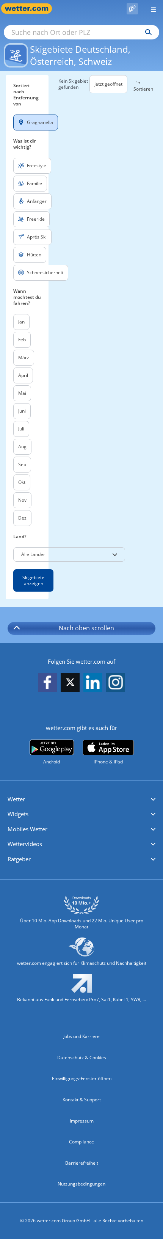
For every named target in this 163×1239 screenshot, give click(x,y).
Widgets (18, 814)
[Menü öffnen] (150, 8)
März (23, 357)
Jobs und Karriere (81, 1036)
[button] (69, 554)
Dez (22, 518)
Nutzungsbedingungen (81, 1184)
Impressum (82, 1121)
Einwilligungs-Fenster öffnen (81, 1078)
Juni (22, 411)
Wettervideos (25, 844)
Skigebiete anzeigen (33, 580)
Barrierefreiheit (81, 1163)
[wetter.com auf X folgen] (70, 684)
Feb (22, 339)
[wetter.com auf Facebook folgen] (47, 683)
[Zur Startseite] (30, 8)
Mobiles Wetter (27, 829)
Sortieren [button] (143, 89)
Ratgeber (19, 859)
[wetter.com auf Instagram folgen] (115, 683)
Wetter (16, 799)
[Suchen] (146, 32)
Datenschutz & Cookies (81, 1057)
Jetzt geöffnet (108, 84)
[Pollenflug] (132, 8)
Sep (22, 464)
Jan (21, 322)
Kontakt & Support (82, 1099)
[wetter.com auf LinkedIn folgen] (92, 683)
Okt (21, 482)
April (23, 375)
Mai (22, 393)
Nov (22, 500)
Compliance (81, 1141)
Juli (21, 429)
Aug (22, 446)
